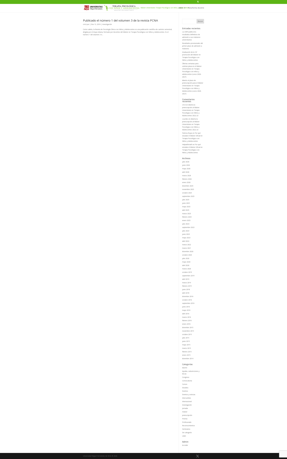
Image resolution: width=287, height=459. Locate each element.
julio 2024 (185, 224)
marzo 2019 (186, 283)
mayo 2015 (186, 345)
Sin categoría (187, 432)
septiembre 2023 (188, 227)
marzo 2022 (186, 245)
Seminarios (186, 429)
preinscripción (187, 415)
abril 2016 (185, 314)
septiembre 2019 (188, 276)
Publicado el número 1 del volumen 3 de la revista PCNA (120, 20)
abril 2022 (185, 241)
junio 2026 (186, 165)
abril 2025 (185, 210)
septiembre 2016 (188, 303)
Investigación (107, 24)
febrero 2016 (187, 320)
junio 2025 (186, 203)
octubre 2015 (187, 334)
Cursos (184, 384)
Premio (184, 419)
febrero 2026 (187, 179)
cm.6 (84, 24)
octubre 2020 (187, 255)
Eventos (185, 391)
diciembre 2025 (187, 186)
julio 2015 (185, 338)
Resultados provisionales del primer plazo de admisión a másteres (192, 46)
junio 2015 (186, 341)
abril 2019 (185, 279)
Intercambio (186, 398)
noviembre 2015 (188, 331)
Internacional (187, 401)
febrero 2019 (187, 286)
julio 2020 (185, 258)
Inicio (181, 8)
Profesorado (186, 422)
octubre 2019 (187, 272)
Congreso (185, 377)
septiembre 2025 (188, 196)
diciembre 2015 (187, 327)
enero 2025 (186, 220)
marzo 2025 (186, 213)
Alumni (184, 368)
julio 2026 (185, 162)
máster (184, 412)
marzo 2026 (186, 175)
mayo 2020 (186, 262)
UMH (184, 436)
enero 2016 (186, 324)
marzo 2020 (186, 269)
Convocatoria (187, 381)
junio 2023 (186, 234)
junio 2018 (186, 289)
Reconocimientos (188, 425)
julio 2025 (185, 200)
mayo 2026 (186, 169)
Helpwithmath (187, 144)
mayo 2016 (186, 310)
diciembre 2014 (187, 358)
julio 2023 (185, 231)
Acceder (185, 445)
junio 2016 (186, 307)
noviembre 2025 (188, 189)
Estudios (185, 388)
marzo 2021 (186, 248)
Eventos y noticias (188, 394)
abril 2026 (185, 172)
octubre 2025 (187, 193)
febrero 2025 (187, 217)
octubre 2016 (187, 300)
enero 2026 (186, 182)
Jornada (185, 408)
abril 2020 (185, 265)
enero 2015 (186, 355)
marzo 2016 (186, 317)
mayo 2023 (186, 238)
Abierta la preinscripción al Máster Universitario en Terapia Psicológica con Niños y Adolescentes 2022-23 (190, 110)
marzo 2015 (186, 348)
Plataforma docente (196, 8)
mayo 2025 (186, 207)
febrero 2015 (187, 352)
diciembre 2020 (187, 251)
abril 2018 (185, 293)
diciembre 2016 (187, 296)
